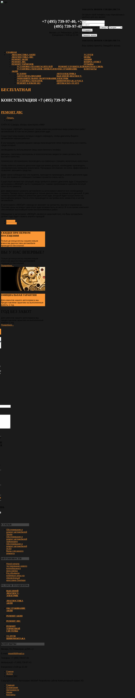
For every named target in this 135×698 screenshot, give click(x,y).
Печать (10, 118)
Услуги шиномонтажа (15, 637)
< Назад (10, 221)
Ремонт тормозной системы (13, 628)
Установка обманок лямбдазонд (37, 69)
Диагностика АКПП (23, 55)
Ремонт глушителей (71, 66)
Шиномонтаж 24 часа (70, 81)
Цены (87, 57)
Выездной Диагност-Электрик (12, 593)
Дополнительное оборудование (37, 78)
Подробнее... (30, 245)
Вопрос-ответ (92, 62)
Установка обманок (30, 81)
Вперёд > (11, 223)
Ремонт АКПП (20, 59)
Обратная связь (93, 66)
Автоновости (12, 690)
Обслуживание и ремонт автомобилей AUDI (16, 546)
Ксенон (21, 74)
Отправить (87, 30)
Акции (88, 59)
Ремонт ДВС (19, 62)
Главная (11, 52)
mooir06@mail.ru (16, 653)
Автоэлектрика (66, 74)
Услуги (88, 55)
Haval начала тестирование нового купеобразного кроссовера (16, 567)
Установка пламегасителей (35, 66)
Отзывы (89, 64)
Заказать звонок (89, 35)
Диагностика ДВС (22, 57)
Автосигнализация (29, 76)
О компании (12, 687)
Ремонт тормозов (22, 64)
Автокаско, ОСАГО (68, 83)
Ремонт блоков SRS (28, 83)
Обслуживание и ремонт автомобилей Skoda (16, 532)
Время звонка (90, 27)
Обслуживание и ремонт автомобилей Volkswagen (16, 539)
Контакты (90, 69)
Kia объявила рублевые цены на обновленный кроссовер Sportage (16, 576)
